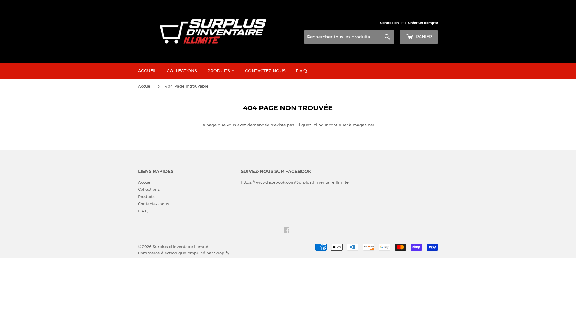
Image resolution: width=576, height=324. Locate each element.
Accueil (147, 71)
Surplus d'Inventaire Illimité (180, 246)
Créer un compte (423, 23)
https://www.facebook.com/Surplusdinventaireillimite (295, 182)
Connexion (389, 23)
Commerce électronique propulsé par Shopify (183, 252)
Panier (423, 36)
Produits (219, 71)
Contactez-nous (265, 71)
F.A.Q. (302, 71)
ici (315, 124)
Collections (182, 71)
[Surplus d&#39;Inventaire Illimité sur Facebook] (287, 231)
